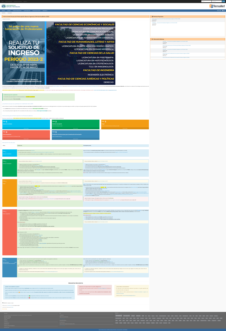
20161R (162, 320)
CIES (143, 315)
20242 (192, 318)
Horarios (211, 315)
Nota (191, 320)
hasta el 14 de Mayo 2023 (36, 228)
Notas (149, 315)
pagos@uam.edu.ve (113, 90)
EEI (193, 315)
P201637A (152, 322)
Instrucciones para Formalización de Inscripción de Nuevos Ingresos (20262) (176, 53)
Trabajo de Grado (203, 320)
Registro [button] (25, 1)
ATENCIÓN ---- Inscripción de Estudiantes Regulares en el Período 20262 (164, 22)
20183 (163, 318)
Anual (133, 315)
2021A (131, 320)
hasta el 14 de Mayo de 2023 (37, 161)
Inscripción (10, 12)
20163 (138, 318)
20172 (150, 318)
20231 (154, 320)
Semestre (153, 318)
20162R (165, 320)
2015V (157, 322)
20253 (170, 318)
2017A (207, 315)
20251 (199, 318)
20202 (140, 322)
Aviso (157, 315)
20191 (147, 320)
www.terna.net (106, 329)
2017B (181, 318)
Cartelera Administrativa (17, 10)
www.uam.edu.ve (62, 318)
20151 (190, 315)
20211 (198, 320)
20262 (116, 320)
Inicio (3, 1)
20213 (214, 318)
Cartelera (9, 10)
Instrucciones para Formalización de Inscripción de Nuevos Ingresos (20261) (176, 57)
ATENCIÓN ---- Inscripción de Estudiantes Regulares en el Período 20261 (175, 49)
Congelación (214, 320)
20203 (187, 320)
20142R (117, 322)
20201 (138, 320)
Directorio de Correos (36, 10)
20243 (134, 318)
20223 (128, 322)
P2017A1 (136, 322)
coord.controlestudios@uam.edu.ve (101, 90)
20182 (221, 318)
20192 (127, 320)
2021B (169, 320)
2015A (172, 315)
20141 (127, 318)
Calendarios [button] (45, 10)
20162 (124, 318)
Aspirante (32, 150)
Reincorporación (118, 318)
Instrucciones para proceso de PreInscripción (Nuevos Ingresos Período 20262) (166, 18)
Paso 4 (45, 261)
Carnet (161, 322)
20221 (188, 318)
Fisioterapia (143, 320)
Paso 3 (42, 260)
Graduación (159, 318)
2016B (131, 318)
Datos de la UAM (62, 325)
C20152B (219, 320)
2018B (178, 318)
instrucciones (36, 187)
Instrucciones (26, 128)
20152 (180, 315)
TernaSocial (9, 305)
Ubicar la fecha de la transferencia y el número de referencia (55, 193)
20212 (173, 320)
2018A (185, 318)
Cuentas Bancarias (27, 10)
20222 (194, 320)
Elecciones (165, 322)
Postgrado (148, 322)
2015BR (180, 320)
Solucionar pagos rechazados (48, 198)
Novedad (216, 315)
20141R (209, 320)
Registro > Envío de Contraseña (121, 152)
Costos (132, 322)
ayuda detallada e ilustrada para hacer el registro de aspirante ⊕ (42, 152)
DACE (12, 307)
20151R (210, 318)
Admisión (3, 12)
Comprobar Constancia (18, 1)
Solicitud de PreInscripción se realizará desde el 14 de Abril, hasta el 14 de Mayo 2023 (83, 86)
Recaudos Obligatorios (102, 288)
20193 (144, 322)
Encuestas (142, 318)
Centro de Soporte (8, 1)
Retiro (174, 318)
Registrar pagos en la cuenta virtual (73, 190)
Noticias (3, 10)
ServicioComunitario (162, 315)
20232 (123, 320)
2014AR (121, 322)
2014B (151, 320)
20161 (196, 315)
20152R (134, 320)
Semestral (119, 316)
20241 (195, 318)
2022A (184, 320)
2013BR (125, 322)
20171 (176, 320)
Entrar (223, 1)
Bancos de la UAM (68, 186)
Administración (185, 315)
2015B (204, 315)
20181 (167, 318)
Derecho (176, 315)
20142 (146, 318)
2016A (200, 315)
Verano (203, 318)
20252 (206, 318)
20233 (120, 320)
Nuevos (153, 315)
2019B (158, 320)
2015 (169, 322)
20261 (217, 318)
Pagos (169, 315)
